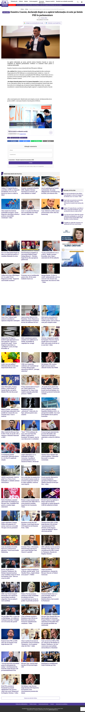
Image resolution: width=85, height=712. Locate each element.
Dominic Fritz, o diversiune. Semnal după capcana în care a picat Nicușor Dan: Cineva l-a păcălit (30, 549)
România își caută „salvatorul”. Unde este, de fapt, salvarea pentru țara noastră (29, 411)
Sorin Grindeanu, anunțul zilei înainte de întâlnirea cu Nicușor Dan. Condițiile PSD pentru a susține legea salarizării (10, 503)
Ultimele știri (14, 1)
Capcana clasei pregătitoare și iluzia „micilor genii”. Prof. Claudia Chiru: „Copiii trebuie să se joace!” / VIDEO (30, 572)
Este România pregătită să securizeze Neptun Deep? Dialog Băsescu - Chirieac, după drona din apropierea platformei (29, 256)
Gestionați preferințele (43, 704)
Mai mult (42, 2)
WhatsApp (37, 141)
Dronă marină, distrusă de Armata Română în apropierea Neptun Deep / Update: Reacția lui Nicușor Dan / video (49, 480)
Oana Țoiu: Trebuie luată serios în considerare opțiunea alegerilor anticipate (10, 318)
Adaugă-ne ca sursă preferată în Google (34, 23)
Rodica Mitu (44, 18)
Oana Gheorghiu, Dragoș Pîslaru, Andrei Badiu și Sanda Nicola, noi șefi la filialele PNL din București (9, 389)
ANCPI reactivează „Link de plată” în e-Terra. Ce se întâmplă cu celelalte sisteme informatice (10, 479)
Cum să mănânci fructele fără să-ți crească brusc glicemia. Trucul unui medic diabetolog (10, 549)
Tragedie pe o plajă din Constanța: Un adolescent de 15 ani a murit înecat (73, 223)
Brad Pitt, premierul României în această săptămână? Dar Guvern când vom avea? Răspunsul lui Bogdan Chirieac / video (9, 689)
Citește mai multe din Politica (30, 698)
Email (49, 141)
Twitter (25, 141)
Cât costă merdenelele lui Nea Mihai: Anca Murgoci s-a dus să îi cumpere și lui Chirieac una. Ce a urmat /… (40, 5)
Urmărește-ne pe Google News (54, 23)
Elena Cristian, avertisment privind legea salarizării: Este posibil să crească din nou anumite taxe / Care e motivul (10, 412)
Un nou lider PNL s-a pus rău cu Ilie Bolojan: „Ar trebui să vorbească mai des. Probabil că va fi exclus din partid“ (10, 619)
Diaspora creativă (50, 1)
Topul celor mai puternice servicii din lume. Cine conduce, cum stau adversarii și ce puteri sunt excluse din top (73, 202)
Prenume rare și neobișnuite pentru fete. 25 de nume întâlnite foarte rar (30, 277)
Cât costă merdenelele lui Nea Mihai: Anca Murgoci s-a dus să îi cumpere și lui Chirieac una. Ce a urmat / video (73, 195)
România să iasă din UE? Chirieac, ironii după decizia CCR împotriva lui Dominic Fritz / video (30, 525)
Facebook (14, 141)
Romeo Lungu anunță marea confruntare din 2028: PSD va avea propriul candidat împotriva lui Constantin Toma (30, 503)
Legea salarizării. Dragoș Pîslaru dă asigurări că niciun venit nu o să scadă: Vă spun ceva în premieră (9, 525)
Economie (41, 1)
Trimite (30, 162)
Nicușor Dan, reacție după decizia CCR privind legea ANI (29, 665)
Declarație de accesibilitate (61, 704)
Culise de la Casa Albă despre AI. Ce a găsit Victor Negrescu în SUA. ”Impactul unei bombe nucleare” (10, 277)
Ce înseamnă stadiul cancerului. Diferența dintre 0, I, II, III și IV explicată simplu (10, 457)
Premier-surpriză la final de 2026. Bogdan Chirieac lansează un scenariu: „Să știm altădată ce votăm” (30, 190)
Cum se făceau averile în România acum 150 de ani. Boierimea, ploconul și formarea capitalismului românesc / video (29, 620)
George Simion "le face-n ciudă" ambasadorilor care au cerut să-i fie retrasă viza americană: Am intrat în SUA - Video (50, 278)
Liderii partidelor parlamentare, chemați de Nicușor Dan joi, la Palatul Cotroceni (49, 572)
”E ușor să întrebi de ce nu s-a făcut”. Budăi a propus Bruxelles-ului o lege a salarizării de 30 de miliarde (50, 255)
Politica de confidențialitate (21, 704)
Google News (22, 133)
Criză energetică (33, 1)
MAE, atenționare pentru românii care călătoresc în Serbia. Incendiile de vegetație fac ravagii (29, 340)
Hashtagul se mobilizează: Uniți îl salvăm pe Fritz (49, 664)
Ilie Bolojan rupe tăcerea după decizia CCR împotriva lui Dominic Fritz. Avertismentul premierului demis (30, 689)
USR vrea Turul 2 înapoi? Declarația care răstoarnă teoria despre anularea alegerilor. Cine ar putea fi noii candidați (9, 597)
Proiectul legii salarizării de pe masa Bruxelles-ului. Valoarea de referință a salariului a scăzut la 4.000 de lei (50, 435)
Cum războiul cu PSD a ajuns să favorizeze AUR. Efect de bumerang (50, 212)
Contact (52, 704)
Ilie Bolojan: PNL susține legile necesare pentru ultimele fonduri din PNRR (49, 365)
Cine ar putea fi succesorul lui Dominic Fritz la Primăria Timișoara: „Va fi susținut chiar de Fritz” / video (30, 643)
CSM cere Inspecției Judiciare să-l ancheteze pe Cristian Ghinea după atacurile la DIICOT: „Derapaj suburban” (30, 367)
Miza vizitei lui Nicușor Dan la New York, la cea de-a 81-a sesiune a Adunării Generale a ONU (10, 434)
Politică (21, 1)
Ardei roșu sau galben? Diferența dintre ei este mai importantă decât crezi (9, 365)
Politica (26, 9)
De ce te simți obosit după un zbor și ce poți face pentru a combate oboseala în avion (10, 254)
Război (26, 1)
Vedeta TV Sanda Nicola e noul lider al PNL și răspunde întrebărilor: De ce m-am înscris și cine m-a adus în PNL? (10, 191)
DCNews (4, 4)
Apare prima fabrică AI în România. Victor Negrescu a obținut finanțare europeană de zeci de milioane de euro (30, 319)
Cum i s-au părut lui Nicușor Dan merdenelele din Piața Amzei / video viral (30, 212)
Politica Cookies (33, 704)
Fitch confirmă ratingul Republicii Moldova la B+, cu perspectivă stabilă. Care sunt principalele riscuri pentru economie (50, 412)
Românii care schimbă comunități (64, 1)
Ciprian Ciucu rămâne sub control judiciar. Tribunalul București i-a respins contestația (49, 457)
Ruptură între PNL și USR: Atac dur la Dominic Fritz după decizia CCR (9, 642)
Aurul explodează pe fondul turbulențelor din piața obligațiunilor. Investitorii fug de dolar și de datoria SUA (50, 190)
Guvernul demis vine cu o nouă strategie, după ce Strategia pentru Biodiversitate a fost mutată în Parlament (50, 597)
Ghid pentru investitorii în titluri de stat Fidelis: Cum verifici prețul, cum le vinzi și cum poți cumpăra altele (50, 319)
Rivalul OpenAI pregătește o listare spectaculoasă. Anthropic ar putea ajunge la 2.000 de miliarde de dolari (50, 502)
